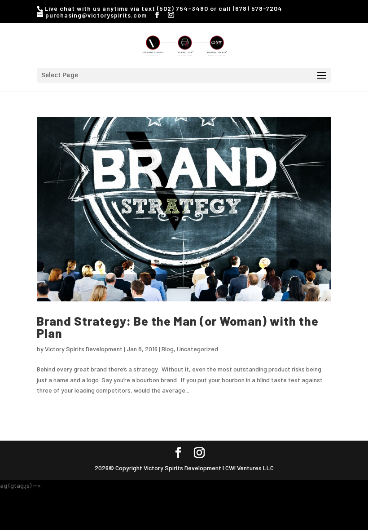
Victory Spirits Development (84, 349)
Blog (168, 349)
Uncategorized (197, 349)
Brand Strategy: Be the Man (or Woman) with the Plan (178, 327)
